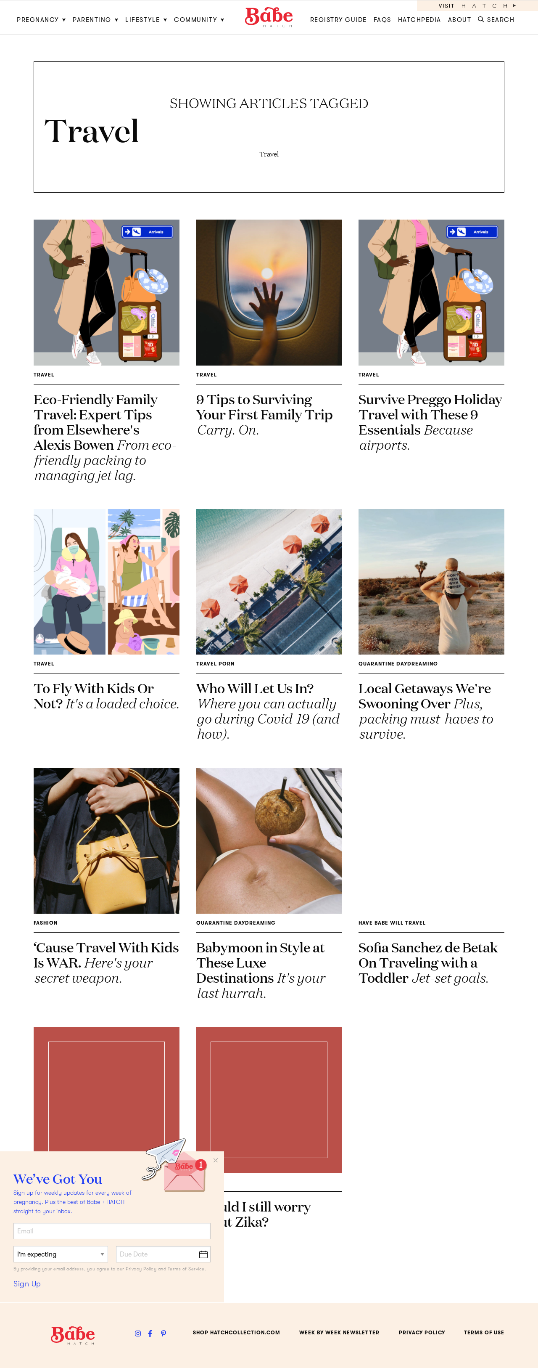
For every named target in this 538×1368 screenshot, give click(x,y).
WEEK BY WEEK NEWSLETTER (339, 1333)
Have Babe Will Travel (392, 923)
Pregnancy (38, 20)
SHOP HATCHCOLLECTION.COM (236, 1333)
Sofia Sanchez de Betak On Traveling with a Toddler (428, 962)
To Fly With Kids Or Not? (106, 695)
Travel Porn (215, 664)
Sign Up (27, 1284)
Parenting (92, 20)
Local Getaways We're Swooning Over (426, 710)
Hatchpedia (419, 20)
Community (195, 20)
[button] (498, 17)
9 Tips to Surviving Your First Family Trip (264, 414)
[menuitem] (43, 17)
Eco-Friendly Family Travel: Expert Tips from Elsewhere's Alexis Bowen (105, 436)
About (460, 20)
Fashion (46, 923)
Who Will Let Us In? (267, 710)
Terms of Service (186, 1269)
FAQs (382, 20)
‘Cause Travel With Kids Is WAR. (106, 962)
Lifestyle (142, 20)
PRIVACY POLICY (422, 1333)
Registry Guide (338, 20)
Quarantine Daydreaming (398, 664)
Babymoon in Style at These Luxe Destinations (260, 969)
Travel (44, 375)
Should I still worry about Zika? (253, 1213)
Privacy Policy (141, 1269)
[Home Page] (269, 17)
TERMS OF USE (484, 1333)
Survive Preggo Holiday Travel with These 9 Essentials (430, 421)
